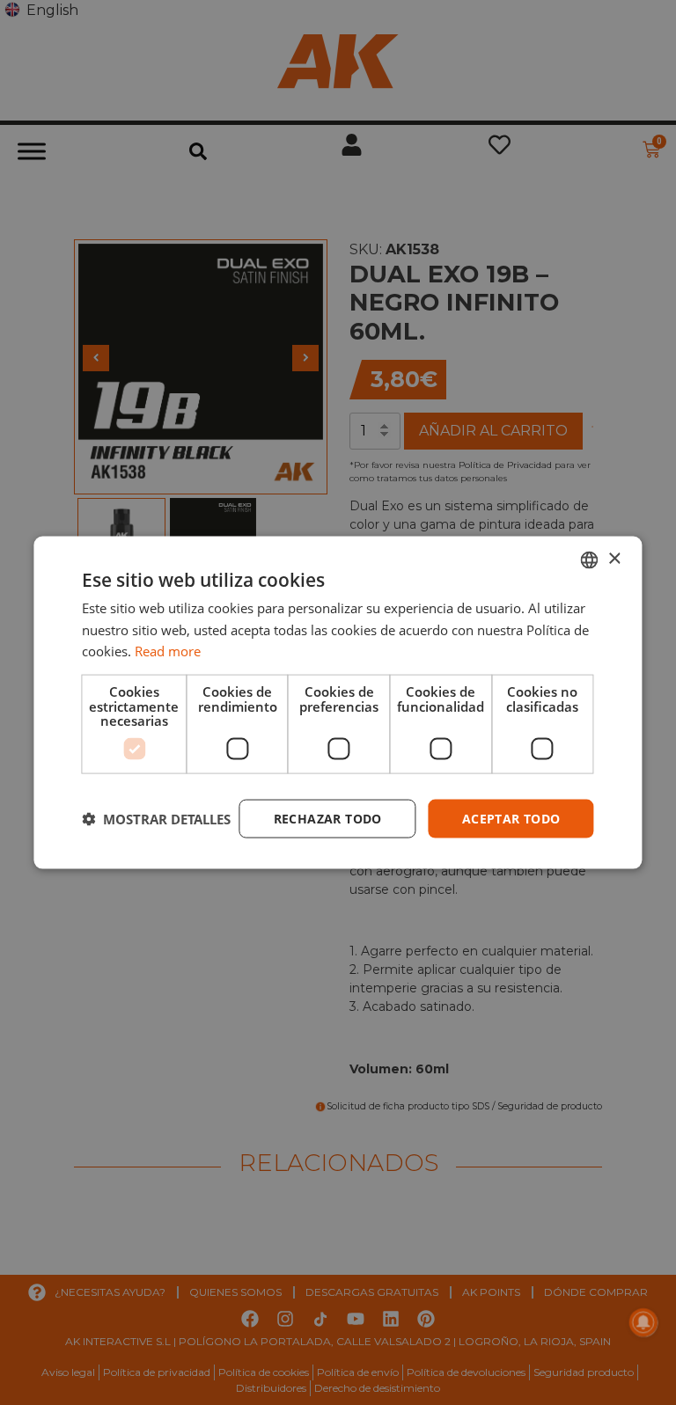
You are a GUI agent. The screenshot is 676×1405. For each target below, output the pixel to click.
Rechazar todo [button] (328, 817)
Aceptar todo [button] (511, 817)
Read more (168, 651)
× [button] (614, 559)
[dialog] (337, 702)
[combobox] (590, 559)
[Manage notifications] (643, 1322)
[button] (156, 819)
